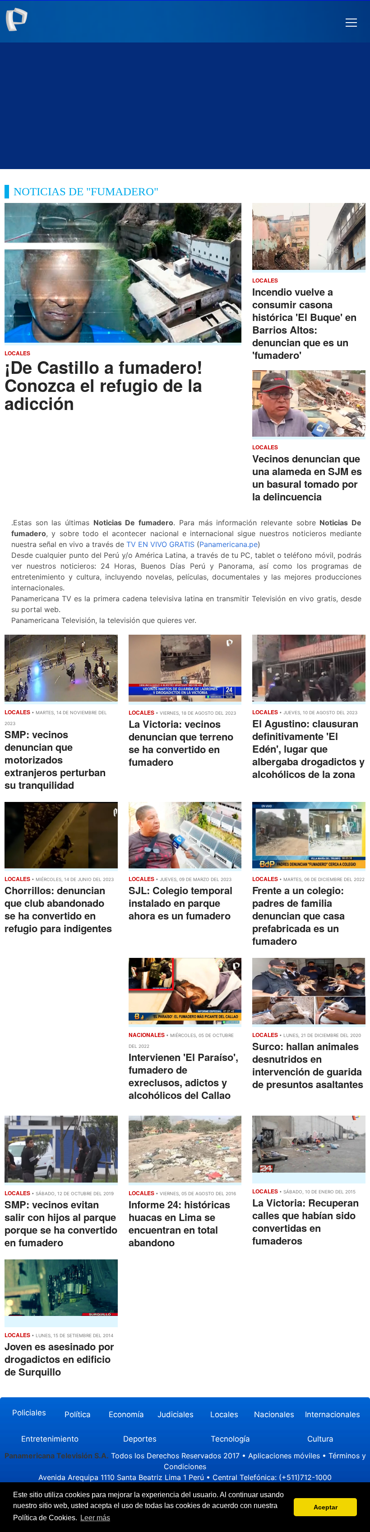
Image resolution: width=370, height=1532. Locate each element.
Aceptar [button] (326, 1507)
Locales (224, 1414)
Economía (126, 1414)
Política (78, 1414)
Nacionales (274, 1414)
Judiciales (175, 1414)
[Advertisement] (185, 105)
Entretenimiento (50, 1438)
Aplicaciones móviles (284, 1455)
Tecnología (230, 1438)
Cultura (320, 1438)
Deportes (140, 1438)
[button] (351, 23)
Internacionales (332, 1414)
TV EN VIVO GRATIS (160, 544)
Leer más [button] (95, 1518)
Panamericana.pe (228, 544)
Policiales (29, 1412)
